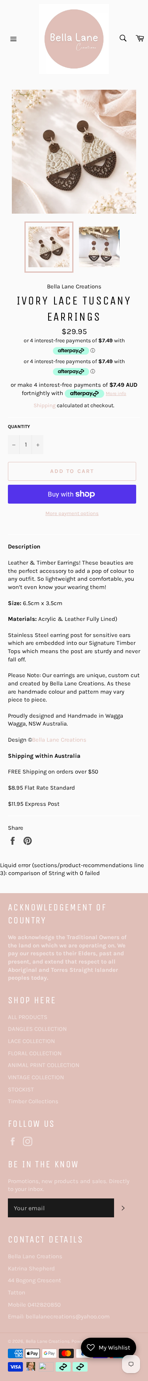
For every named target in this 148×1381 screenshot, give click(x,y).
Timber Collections (33, 1101)
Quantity (19, 426)
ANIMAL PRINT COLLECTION (43, 1065)
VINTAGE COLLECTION (36, 1077)
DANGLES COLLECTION (37, 1028)
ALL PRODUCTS (27, 1017)
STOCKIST (21, 1089)
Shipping (45, 405)
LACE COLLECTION (31, 1041)
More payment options (72, 513)
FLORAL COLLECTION (35, 1053)
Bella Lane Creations (59, 739)
